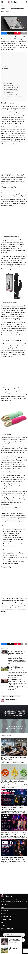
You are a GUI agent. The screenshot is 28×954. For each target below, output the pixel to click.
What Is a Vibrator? (7, 83)
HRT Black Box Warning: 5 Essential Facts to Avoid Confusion (12, 808)
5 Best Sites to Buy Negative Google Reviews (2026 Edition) (12, 782)
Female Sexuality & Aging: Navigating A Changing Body (16, 653)
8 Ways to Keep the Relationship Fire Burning (16, 680)
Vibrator (18, 696)
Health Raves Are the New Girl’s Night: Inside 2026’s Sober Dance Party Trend (13, 833)
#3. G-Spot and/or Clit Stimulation (13, 91)
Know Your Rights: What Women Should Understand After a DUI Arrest (13, 858)
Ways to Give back (6, 916)
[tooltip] (4, 33)
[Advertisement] (14, 67)
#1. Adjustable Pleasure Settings (12, 87)
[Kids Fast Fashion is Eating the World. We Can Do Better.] (14, 726)
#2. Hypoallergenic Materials (11, 89)
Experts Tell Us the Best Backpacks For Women (15, 668)
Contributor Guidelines (7, 919)
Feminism (8, 5)
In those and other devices (15, 262)
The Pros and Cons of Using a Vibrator (12, 96)
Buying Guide (4, 696)
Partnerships (4, 910)
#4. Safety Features (9, 92)
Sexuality (12, 696)
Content (3, 5)
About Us (3, 922)
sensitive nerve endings (15, 129)
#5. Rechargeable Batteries (11, 94)
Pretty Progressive (11, 700)
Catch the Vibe (6, 98)
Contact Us (4, 925)
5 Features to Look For (8, 85)
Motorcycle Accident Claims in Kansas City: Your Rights (13, 758)
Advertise (3, 913)
